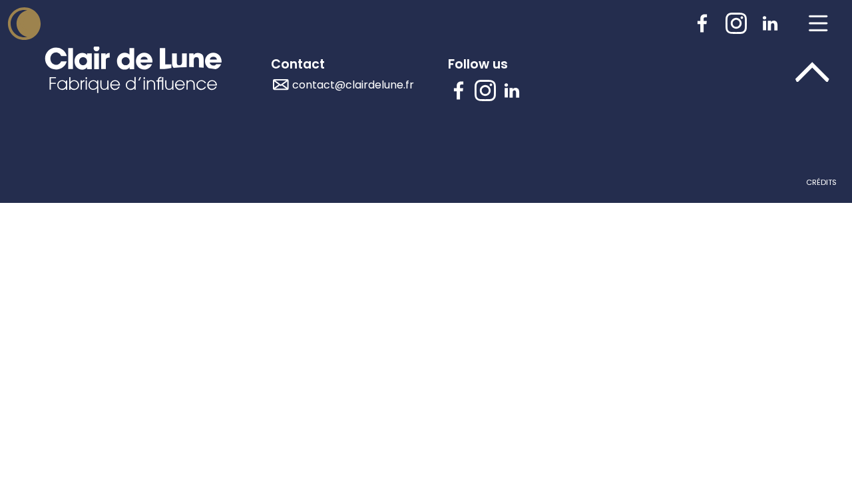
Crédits (821, 182)
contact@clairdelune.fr (353, 84)
